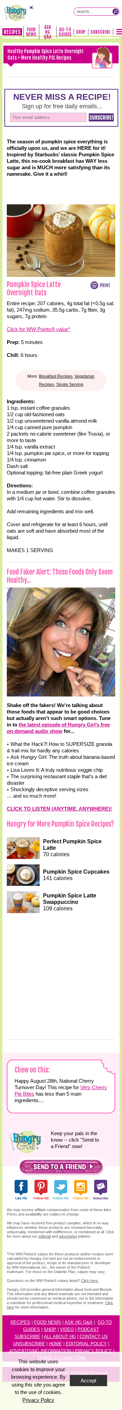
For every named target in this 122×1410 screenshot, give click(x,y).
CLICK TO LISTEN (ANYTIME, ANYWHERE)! (59, 809)
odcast (90, 1329)
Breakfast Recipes (56, 376)
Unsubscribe (29, 1343)
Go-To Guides (65, 32)
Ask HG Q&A (47, 32)
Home (55, 1343)
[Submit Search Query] (116, 12)
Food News (31, 32)
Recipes (12, 32)
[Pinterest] (49, 76)
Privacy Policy (93, 1350)
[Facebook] (25, 76)
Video (67, 1329)
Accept (88, 1380)
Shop (80, 32)
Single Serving (69, 384)
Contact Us (94, 1336)
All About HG (60, 1336)
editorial (44, 1236)
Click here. (90, 1281)
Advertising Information (40, 1350)
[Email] (96, 76)
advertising (68, 1236)
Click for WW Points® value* (38, 329)
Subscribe (100, 32)
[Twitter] (73, 76)
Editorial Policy (86, 1343)
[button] (61, 1168)
